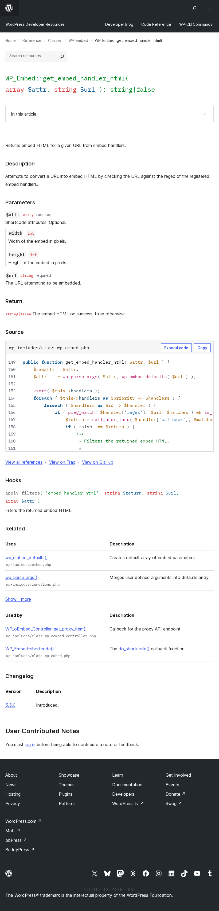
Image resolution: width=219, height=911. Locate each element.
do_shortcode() (134, 648)
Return (13, 301)
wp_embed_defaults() (26, 557)
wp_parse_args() (21, 577)
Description (20, 163)
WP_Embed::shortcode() (29, 648)
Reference (31, 40)
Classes (55, 40)
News (11, 784)
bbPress (16, 840)
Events (172, 784)
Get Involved (178, 775)
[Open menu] (210, 8)
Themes (67, 784)
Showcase (69, 775)
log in (30, 744)
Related (15, 528)
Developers (123, 794)
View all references (23, 462)
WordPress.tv (128, 803)
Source (14, 332)
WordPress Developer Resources (35, 24)
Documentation (127, 784)
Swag (174, 803)
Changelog (19, 676)
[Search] (62, 56)
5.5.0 (10, 705)
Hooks (13, 480)
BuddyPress (19, 849)
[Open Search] (194, 8)
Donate (176, 794)
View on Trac (62, 462)
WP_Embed (78, 40)
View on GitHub (97, 462)
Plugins (65, 794)
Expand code (176, 347)
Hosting (13, 794)
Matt (12, 830)
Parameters (20, 202)
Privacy (12, 803)
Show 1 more (18, 599)
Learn (117, 775)
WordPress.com (23, 821)
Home (10, 40)
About (11, 775)
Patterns (67, 803)
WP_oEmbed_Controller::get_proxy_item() (46, 629)
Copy (202, 347)
